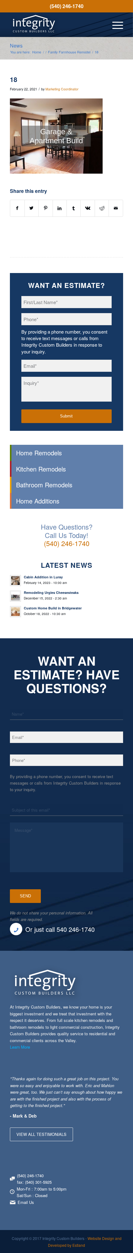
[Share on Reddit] (102, 208)
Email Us (26, 1202)
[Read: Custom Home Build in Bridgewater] (15, 611)
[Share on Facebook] (17, 208)
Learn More (20, 1047)
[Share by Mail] (115, 208)
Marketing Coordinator (62, 89)
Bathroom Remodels (44, 484)
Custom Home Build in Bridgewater (53, 608)
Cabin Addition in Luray (43, 577)
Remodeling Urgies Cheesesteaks (51, 592)
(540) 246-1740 (67, 6)
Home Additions (37, 500)
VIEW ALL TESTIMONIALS (41, 1134)
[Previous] (103, 1081)
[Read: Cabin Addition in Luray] (15, 580)
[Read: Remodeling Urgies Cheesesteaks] (15, 596)
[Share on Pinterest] (45, 208)
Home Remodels (39, 452)
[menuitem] (66, 6)
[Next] (117, 1081)
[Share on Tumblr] (73, 208)
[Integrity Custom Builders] (55, 24)
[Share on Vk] (87, 208)
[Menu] (114, 24)
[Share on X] (31, 208)
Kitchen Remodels (41, 468)
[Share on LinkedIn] (59, 208)
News (16, 45)
